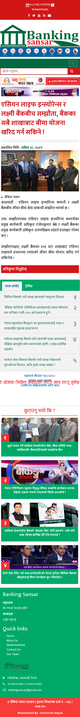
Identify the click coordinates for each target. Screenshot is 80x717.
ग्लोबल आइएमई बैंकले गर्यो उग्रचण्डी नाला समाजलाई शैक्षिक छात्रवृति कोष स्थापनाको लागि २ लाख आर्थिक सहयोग (35, 344)
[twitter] (33, 15)
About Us (12, 640)
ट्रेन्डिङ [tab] (29, 286)
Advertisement (16, 645)
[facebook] (29, 15)
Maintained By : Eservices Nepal (40, 713)
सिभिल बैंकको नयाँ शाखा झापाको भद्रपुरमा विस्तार (34, 297)
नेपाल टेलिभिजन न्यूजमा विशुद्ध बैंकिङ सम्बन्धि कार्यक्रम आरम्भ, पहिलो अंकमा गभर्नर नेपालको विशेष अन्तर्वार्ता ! (39, 490)
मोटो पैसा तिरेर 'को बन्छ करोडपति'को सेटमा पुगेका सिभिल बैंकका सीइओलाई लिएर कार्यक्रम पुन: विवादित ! (40, 575)
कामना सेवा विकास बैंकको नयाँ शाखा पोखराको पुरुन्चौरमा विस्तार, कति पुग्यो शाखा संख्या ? (32, 362)
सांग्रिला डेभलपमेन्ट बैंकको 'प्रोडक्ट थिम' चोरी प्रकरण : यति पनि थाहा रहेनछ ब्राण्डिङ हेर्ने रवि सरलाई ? (40, 532)
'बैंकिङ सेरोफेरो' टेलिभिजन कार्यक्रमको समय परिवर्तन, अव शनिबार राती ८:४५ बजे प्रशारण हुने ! (36, 310)
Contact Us (13, 649)
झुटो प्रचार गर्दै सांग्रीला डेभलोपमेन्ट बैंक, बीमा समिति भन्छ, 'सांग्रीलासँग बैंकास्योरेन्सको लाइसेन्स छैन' (39, 447)
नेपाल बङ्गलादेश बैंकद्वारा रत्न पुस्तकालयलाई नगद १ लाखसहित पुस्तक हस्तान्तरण (34, 326)
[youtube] (39, 15)
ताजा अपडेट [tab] (12, 286)
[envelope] (49, 15)
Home (10, 635)
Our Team (13, 654)
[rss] (44, 15)
